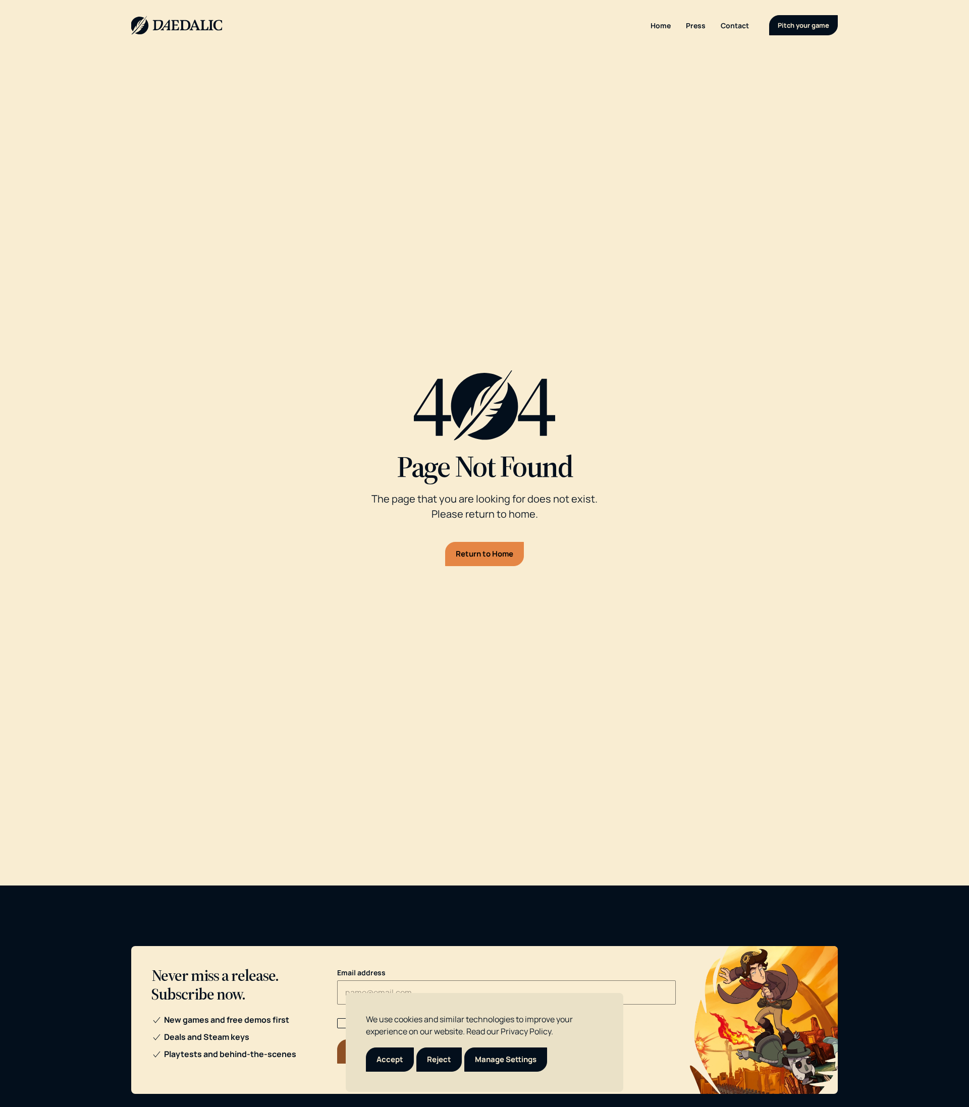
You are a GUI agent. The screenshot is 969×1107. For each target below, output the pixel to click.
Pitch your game (803, 25)
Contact (735, 25)
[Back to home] (176, 25)
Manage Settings (505, 1059)
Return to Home (484, 553)
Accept (389, 1059)
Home (661, 25)
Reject (439, 1059)
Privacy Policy (526, 1031)
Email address (361, 972)
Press (696, 25)
